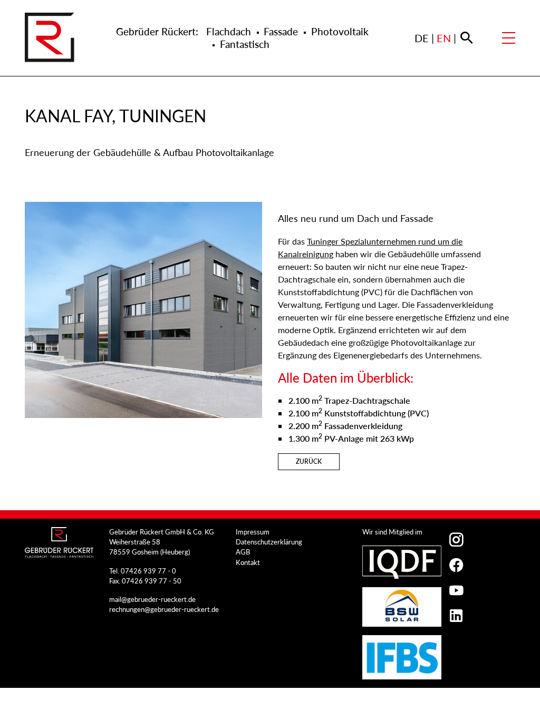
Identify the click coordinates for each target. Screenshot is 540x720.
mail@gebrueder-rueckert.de (152, 599)
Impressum (252, 532)
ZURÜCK (309, 461)
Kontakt (248, 562)
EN (444, 38)
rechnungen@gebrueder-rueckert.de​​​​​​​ (164, 609)
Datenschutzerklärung (269, 542)
